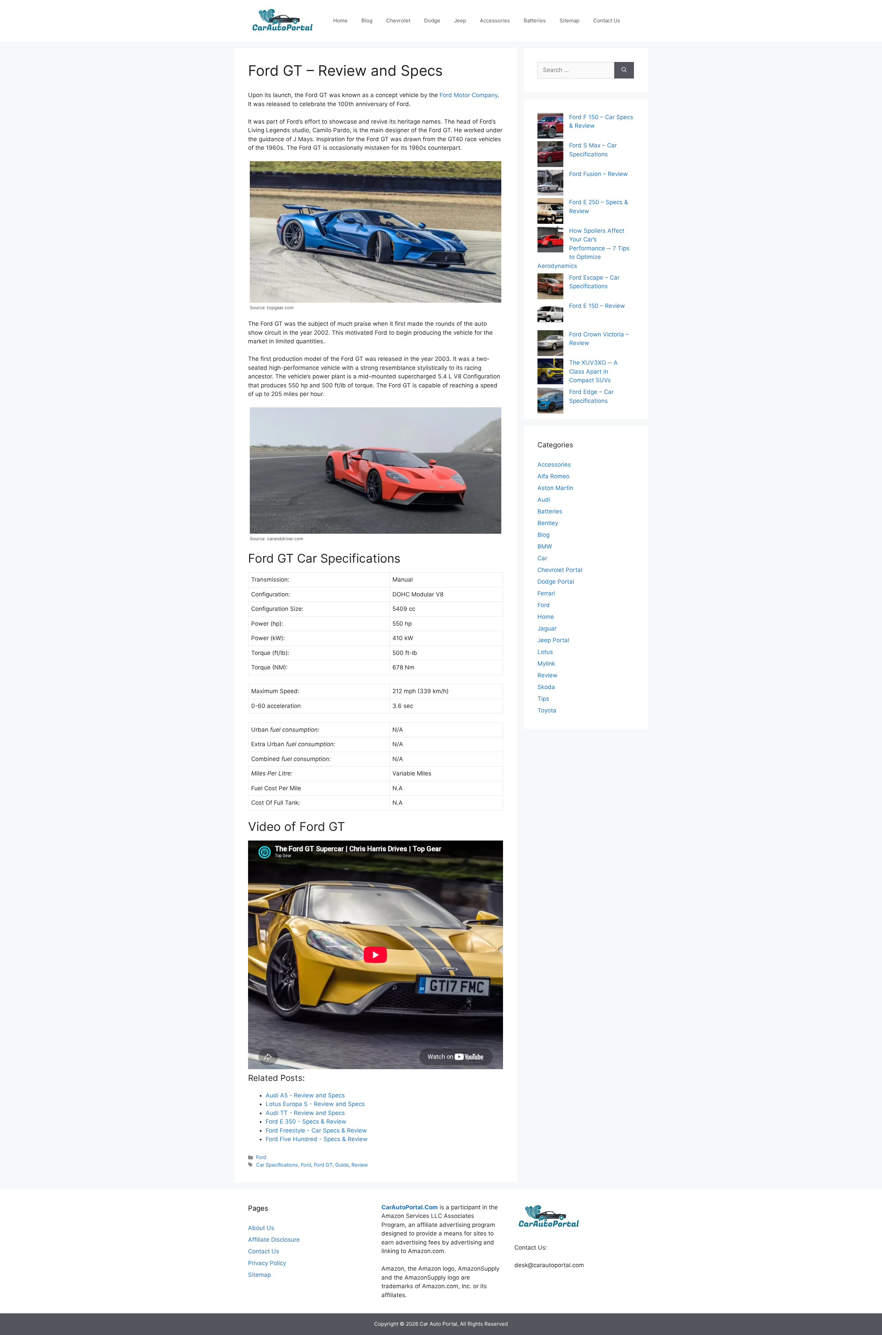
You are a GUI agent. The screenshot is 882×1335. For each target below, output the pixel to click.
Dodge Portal (555, 581)
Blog (366, 20)
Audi (543, 499)
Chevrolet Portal (559, 569)
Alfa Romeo (553, 476)
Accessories (495, 20)
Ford (261, 1157)
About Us (261, 1227)
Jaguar (546, 628)
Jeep (460, 20)
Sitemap (570, 20)
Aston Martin (555, 487)
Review (359, 1165)
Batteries (535, 20)
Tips (543, 698)
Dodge (432, 20)
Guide (342, 1165)
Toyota (546, 710)
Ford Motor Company (469, 95)
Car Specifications (277, 1165)
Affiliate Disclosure (274, 1239)
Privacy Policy (267, 1263)
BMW (544, 546)
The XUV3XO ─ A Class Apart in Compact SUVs (593, 371)
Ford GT (323, 1165)
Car (542, 558)
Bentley (547, 523)
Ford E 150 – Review (597, 305)
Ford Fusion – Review (598, 173)
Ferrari (546, 593)
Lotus (545, 651)
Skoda (546, 687)
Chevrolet (398, 20)
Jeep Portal (553, 640)
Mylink (546, 663)
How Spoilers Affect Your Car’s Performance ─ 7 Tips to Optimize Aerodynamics (583, 248)
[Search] (624, 70)
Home (340, 20)
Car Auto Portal (438, 1324)
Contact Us (606, 20)
